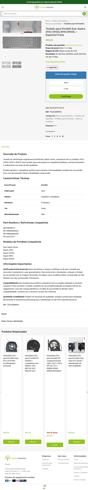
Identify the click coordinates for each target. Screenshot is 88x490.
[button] (11, 442)
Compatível (50, 131)
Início (48, 21)
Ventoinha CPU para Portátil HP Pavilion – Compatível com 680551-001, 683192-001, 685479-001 (32, 363)
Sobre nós (45, 459)
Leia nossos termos (73, 45)
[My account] (85, 7)
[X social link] (54, 136)
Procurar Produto (63, 459)
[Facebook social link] (52, 136)
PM (55, 126)
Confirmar (66, 96)
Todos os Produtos (60, 21)
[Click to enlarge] (5, 56)
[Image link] (15, 458)
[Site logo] (44, 7)
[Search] (84, 14)
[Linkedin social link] (60, 136)
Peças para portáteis (54, 24)
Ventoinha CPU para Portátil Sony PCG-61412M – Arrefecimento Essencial (10, 361)
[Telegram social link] (62, 136)
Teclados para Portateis (74, 24)
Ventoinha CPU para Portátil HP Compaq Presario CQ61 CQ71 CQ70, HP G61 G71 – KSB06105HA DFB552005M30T (54, 363)
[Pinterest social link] (57, 136)
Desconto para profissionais (47, 464)
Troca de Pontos (63, 463)
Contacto (45, 469)
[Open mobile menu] (3, 7)
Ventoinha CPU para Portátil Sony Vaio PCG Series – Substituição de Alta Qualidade (76, 361)
